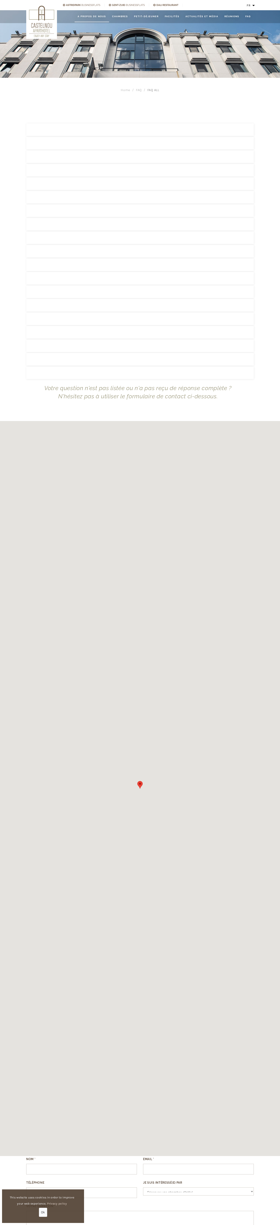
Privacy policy (57, 1203)
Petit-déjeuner (146, 16)
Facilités (172, 16)
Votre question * (40, 1206)
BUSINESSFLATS (83, 5)
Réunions (231, 16)
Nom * (31, 1159)
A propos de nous (92, 16)
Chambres (120, 16)
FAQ (248, 16)
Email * (148, 1159)
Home (125, 90)
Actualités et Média (202, 16)
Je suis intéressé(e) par (162, 1182)
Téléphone (35, 1182)
